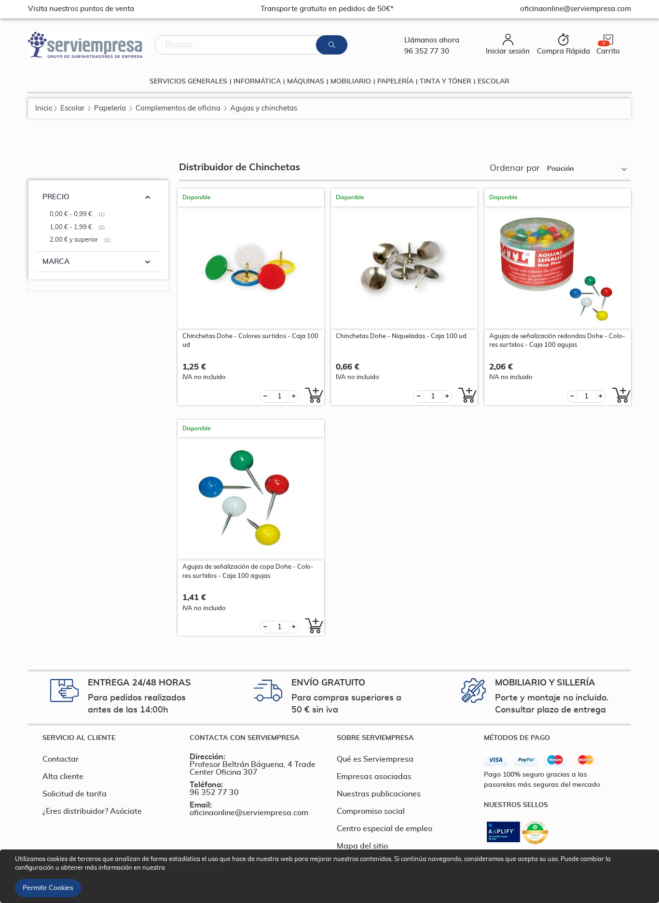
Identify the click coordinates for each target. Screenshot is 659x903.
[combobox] (251, 45)
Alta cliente (62, 776)
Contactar (60, 759)
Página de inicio (43, 108)
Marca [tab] (55, 261)
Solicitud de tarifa (74, 794)
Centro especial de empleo (384, 829)
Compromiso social (371, 811)
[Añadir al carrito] (311, 395)
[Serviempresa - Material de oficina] (85, 45)
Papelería (110, 108)
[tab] (108, 738)
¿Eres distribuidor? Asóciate (92, 811)
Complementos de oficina (178, 108)
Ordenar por (515, 168)
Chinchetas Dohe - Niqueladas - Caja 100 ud (401, 336)
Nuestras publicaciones (379, 794)
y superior (81, 240)
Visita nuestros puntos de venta (81, 9)
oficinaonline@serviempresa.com (249, 813)
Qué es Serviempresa (375, 759)
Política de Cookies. (193, 868)
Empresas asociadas (374, 776)
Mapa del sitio (362, 846)
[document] (331, 876)
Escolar (72, 108)
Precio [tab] (55, 197)
